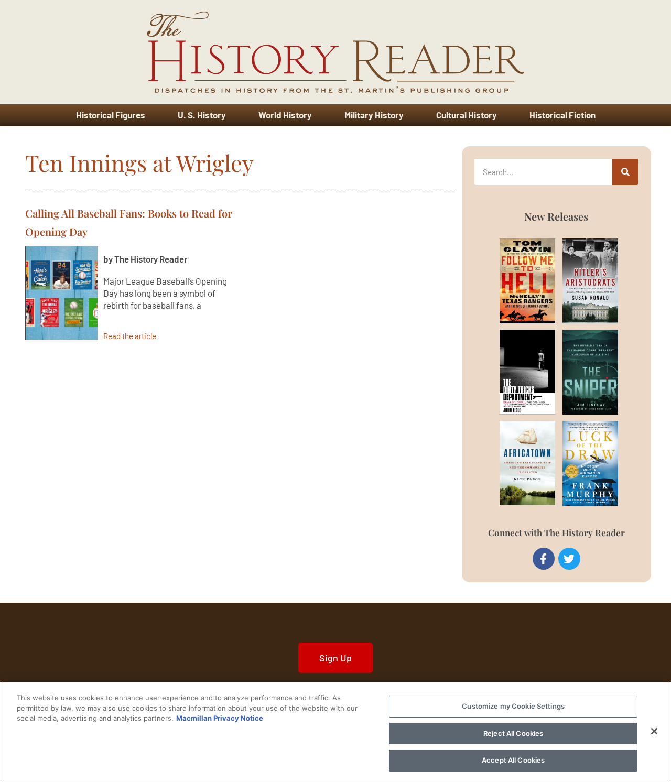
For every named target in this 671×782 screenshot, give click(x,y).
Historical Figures (110, 115)
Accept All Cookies (513, 760)
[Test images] (61, 293)
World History (285, 115)
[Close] (654, 731)
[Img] (515, 280)
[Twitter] (569, 559)
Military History (374, 115)
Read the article (129, 335)
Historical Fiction (562, 115)
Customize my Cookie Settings (513, 706)
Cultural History (466, 115)
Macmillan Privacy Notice (219, 718)
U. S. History (202, 115)
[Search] (625, 172)
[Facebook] (544, 559)
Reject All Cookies (513, 733)
